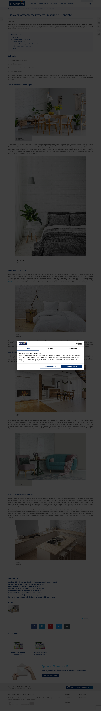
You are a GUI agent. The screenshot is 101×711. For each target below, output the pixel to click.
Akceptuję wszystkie (71, 366)
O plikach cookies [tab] (72, 348)
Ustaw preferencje (49, 366)
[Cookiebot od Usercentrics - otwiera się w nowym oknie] (75, 343)
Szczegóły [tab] (50, 348)
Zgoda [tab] (28, 348)
